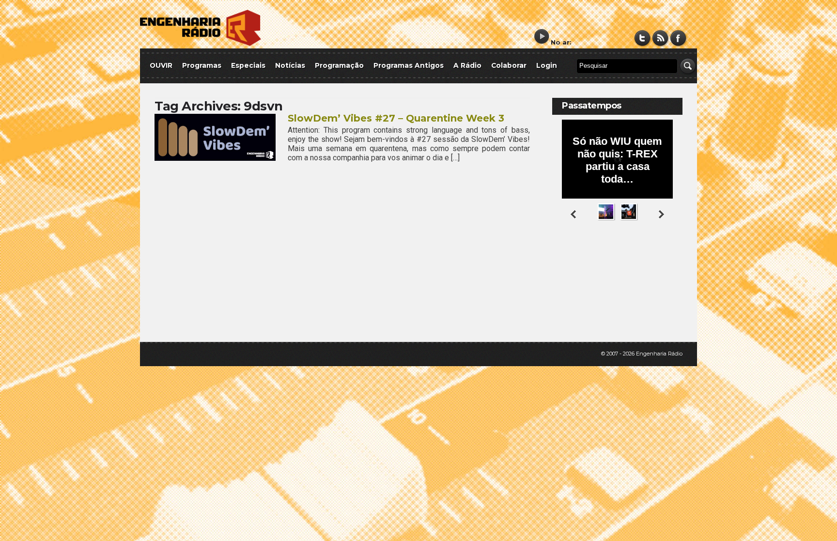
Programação (339, 65)
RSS (660, 38)
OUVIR (161, 65)
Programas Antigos (408, 65)
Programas (201, 65)
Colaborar (509, 65)
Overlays (669, 258)
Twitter (642, 38)
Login (546, 65)
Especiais (248, 65)
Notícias (290, 65)
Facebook (678, 38)
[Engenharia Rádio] (200, 43)
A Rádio (467, 65)
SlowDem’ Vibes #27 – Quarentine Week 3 (396, 118)
